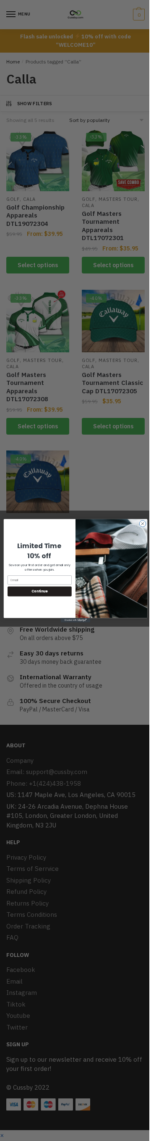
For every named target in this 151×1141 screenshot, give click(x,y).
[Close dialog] (142, 523)
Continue (39, 591)
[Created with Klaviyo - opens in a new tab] (75, 620)
